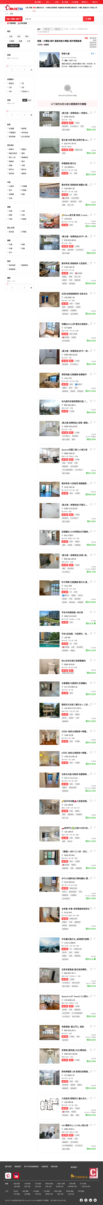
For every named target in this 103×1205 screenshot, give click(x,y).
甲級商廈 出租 (72, 1186)
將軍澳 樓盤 (70, 1191)
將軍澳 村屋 (49, 1194)
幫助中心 (85, 2)
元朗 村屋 (38, 1186)
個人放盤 (65, 2)
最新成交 (74, 8)
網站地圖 (54, 1166)
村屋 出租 (48, 1186)
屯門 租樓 (83, 1183)
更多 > (93, 54)
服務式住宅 (40, 8)
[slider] (19, 66)
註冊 (56, 2)
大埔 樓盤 (36, 1191)
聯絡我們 (18, 1166)
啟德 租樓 (17, 1183)
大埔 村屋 (38, 1194)
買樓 (30, 8)
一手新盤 (48, 8)
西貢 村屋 (27, 1186)
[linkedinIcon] (90, 1200)
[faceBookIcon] (81, 1200)
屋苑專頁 (54, 8)
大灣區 (80, 8)
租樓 (34, 8)
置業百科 (86, 8)
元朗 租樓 (17, 1186)
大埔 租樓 (27, 1183)
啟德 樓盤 (25, 1191)
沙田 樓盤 (47, 1191)
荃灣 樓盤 (81, 1191)
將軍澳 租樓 (49, 1183)
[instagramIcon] (85, 1200)
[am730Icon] (15, 1176)
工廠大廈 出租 (85, 1186)
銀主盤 (16, 1191)
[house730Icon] (8, 1176)
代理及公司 (93, 8)
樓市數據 (68, 8)
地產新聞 (61, 8)
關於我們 (8, 1166)
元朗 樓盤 (27, 1194)
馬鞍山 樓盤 (58, 1191)
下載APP (95, 2)
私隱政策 (45, 1166)
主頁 (26, 8)
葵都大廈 (66, 54)
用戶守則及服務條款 (31, 1166)
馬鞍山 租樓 (61, 1183)
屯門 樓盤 (17, 1194)
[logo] (14, 7)
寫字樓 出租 (59, 1186)
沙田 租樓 (38, 1183)
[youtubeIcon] (95, 1200)
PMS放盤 (75, 2)
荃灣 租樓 (72, 1183)
